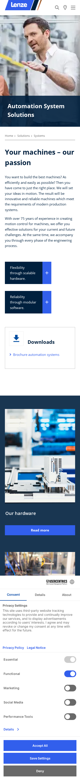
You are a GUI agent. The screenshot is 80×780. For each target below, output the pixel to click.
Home (9, 136)
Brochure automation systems (36, 354)
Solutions (23, 136)
